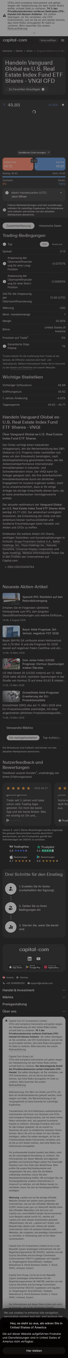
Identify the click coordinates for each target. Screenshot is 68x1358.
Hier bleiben (34, 1350)
